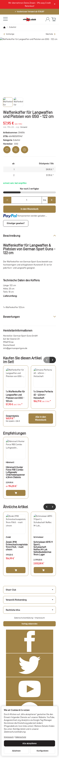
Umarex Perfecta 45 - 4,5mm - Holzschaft (43, 394)
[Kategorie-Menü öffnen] (5, 19)
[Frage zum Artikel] (24, 149)
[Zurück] (46, 507)
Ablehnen (16, 751)
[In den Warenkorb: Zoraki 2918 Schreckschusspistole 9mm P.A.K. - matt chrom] (16, 570)
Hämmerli (10, 462)
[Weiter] (53, 507)
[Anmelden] (47, 19)
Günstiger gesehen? (16, 223)
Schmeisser (38, 537)
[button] (7, 102)
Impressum (40, 618)
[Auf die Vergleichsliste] (16, 149)
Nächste (49, 34)
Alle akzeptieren (29, 743)
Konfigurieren (42, 751)
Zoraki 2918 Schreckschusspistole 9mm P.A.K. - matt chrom (16, 546)
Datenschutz (20, 737)
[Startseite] (4, 27)
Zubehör (16, 140)
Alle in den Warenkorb (40, 418)
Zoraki (8, 537)
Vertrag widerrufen (29, 624)
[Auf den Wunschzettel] (7, 149)
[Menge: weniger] (7, 200)
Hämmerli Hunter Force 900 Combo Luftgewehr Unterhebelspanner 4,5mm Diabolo (15, 472)
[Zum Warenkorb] (53, 19)
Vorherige (10, 34)
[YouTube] (29, 689)
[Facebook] (29, 641)
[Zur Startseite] (29, 19)
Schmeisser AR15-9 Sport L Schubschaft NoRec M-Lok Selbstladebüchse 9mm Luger (43, 548)
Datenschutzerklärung (24, 618)
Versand (23, 127)
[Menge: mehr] (52, 200)
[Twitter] (29, 665)
